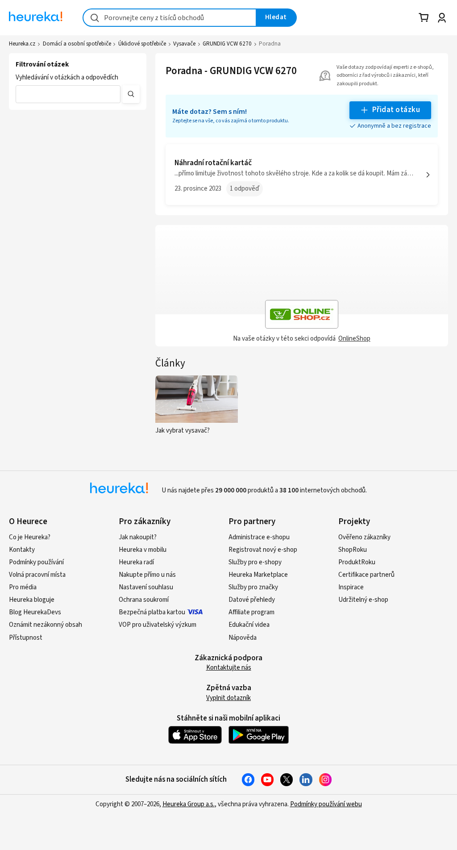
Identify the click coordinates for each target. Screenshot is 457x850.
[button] (68, 94)
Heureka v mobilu (142, 549)
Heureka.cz (22, 44)
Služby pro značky (253, 587)
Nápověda (242, 637)
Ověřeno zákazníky (364, 537)
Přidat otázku (396, 109)
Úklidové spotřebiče (142, 44)
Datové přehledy (251, 599)
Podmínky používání (36, 562)
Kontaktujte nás (228, 667)
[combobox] (170, 17)
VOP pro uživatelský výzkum (157, 624)
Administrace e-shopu (259, 537)
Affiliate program (251, 612)
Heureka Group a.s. (188, 804)
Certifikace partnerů (366, 574)
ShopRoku (352, 549)
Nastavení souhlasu (146, 587)
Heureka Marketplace (258, 574)
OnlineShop (354, 338)
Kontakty (22, 549)
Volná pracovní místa (37, 574)
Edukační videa (249, 624)
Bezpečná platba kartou (152, 612)
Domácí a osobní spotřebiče (77, 44)
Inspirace (351, 587)
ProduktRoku (356, 562)
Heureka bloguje (31, 599)
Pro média (23, 587)
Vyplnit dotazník (228, 698)
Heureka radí (136, 562)
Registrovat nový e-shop (262, 549)
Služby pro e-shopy (255, 562)
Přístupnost (25, 637)
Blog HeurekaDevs (35, 612)
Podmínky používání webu (326, 804)
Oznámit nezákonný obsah (45, 624)
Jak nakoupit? (138, 537)
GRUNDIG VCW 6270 (227, 44)
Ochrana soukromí (144, 599)
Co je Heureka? (29, 537)
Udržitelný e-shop (363, 599)
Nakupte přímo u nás (147, 574)
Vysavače (184, 44)
